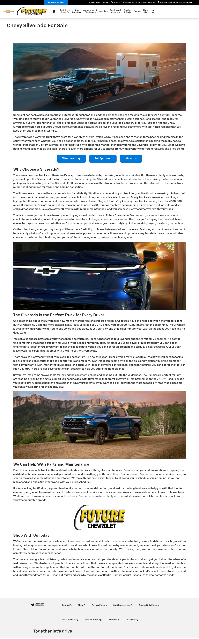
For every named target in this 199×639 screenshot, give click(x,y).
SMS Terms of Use (122, 605)
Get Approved (103, 158)
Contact (66, 605)
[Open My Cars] (152, 11)
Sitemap (113, 620)
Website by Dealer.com (37, 604)
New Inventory (76, 11)
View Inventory (71, 158)
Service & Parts (127, 11)
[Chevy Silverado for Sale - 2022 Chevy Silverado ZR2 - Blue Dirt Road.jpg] (99, 425)
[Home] (8, 11)
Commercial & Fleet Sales (90, 11)
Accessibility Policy (148, 605)
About (81, 605)
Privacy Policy (98, 605)
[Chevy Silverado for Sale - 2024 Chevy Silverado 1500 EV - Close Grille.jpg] (99, 276)
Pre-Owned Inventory (115, 11)
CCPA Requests (69, 620)
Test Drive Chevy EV (65, 11)
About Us (145, 11)
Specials (103, 11)
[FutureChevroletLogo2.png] (99, 517)
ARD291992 (131, 620)
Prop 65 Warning (93, 620)
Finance (137, 11)
